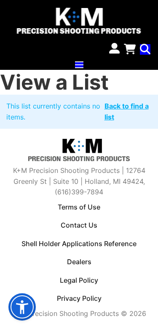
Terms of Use (79, 207)
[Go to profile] (114, 49)
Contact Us (79, 225)
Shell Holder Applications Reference (79, 243)
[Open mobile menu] (79, 64)
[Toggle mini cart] (130, 49)
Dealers (79, 261)
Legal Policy (79, 280)
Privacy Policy (79, 298)
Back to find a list (126, 111)
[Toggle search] (145, 49)
